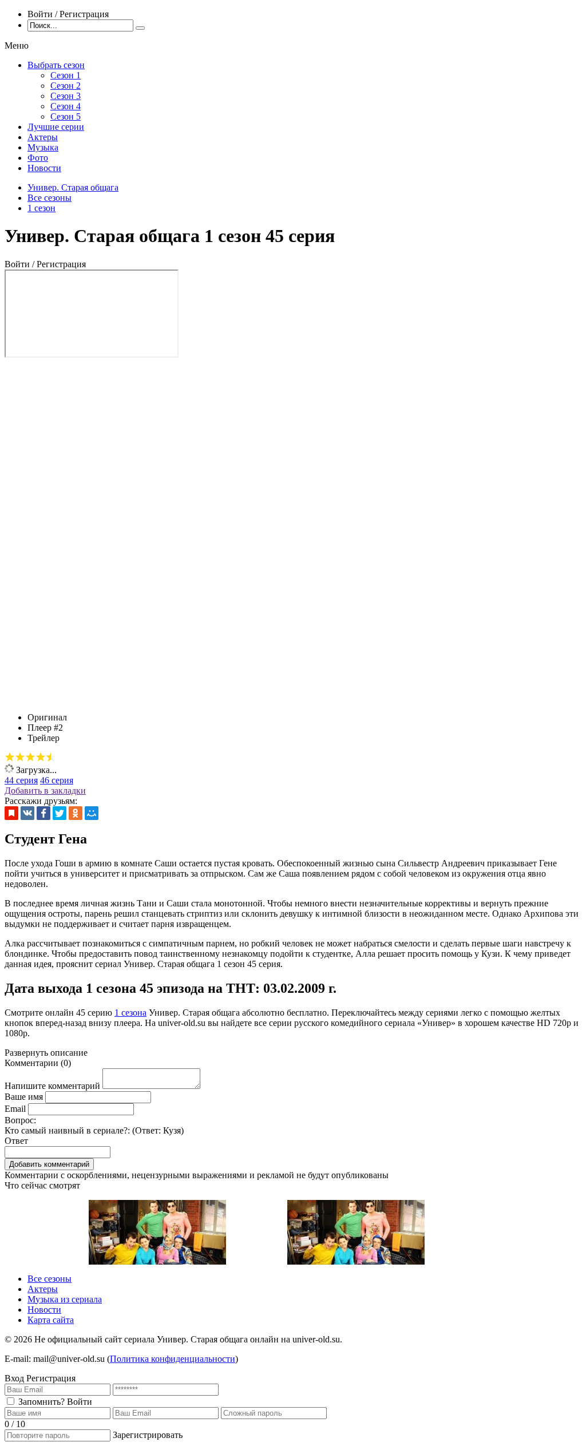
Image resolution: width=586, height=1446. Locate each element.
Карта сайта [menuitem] (50, 1320)
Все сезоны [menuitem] (49, 1278)
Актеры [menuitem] (42, 137)
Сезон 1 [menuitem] (65, 75)
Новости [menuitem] (44, 168)
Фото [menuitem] (37, 158)
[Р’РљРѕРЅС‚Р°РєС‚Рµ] (27, 813)
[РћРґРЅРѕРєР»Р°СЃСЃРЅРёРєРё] (75, 813)
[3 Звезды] (30, 757)
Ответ (16, 1141)
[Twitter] (59, 813)
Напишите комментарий (52, 1086)
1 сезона (130, 1012)
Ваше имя (24, 1097)
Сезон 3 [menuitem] (65, 96)
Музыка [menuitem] (42, 147)
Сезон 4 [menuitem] (65, 106)
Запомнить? (41, 1402)
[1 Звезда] (10, 757)
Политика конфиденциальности (172, 1359)
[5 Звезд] (51, 757)
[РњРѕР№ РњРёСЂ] (91, 813)
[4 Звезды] (40, 757)
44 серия (21, 780)
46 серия (56, 780)
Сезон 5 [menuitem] (65, 116)
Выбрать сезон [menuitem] (56, 65)
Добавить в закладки (45, 790)
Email (15, 1109)
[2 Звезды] (20, 757)
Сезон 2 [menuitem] (65, 85)
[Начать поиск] (140, 28)
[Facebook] (43, 813)
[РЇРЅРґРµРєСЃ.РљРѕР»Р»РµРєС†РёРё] (11, 813)
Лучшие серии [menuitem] (55, 127)
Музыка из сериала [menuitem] (64, 1299)
